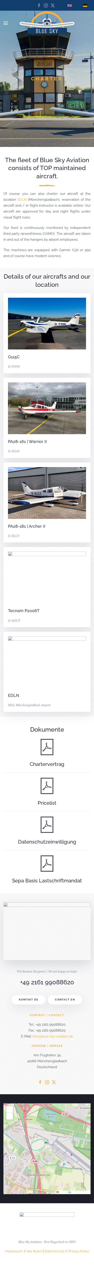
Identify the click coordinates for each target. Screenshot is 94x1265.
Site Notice (34, 1251)
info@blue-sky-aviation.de (52, 1036)
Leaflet (63, 1192)
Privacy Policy (78, 1251)
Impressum (14, 1251)
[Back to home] (47, 23)
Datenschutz (54, 1251)
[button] (5, 23)
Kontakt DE (29, 999)
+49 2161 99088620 (47, 982)
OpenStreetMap (80, 1192)
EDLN (22, 200)
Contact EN (65, 999)
